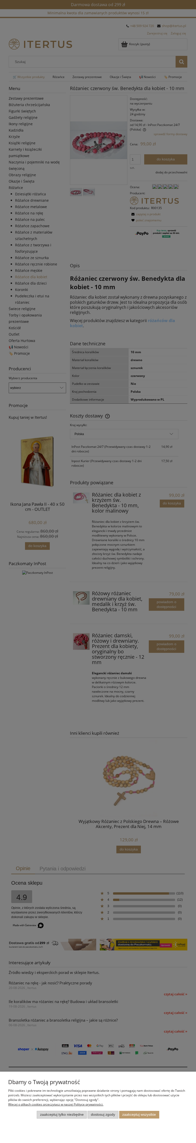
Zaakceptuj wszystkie (139, 1114)
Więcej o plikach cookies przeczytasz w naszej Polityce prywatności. (55, 1104)
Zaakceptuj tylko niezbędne (62, 1114)
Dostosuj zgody (103, 1114)
